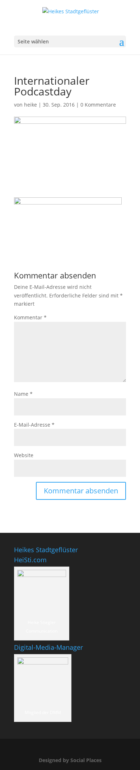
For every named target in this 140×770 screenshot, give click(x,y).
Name (23, 393)
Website (23, 455)
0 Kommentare (98, 104)
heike (30, 104)
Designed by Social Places (70, 760)
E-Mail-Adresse (34, 424)
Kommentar (30, 317)
